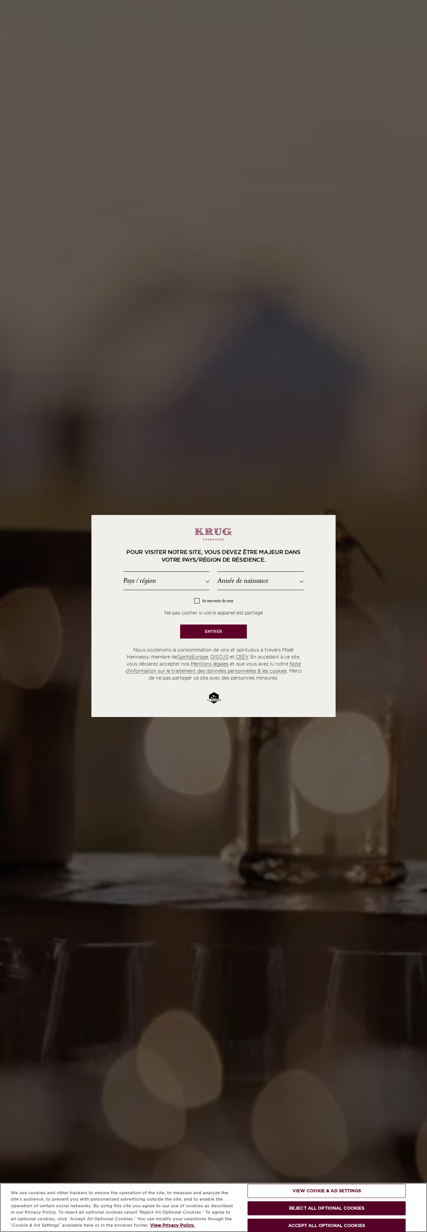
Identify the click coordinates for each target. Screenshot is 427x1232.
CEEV (242, 657)
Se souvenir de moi (217, 600)
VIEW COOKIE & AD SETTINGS (327, 1191)
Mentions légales (210, 664)
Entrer (213, 631)
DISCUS (219, 657)
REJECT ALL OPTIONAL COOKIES (327, 1208)
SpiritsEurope (192, 657)
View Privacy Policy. (172, 1225)
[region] (213, 1207)
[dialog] (213, 616)
